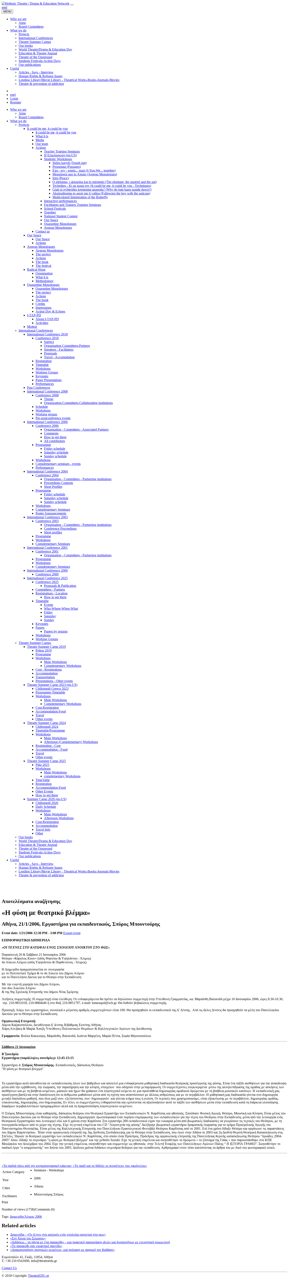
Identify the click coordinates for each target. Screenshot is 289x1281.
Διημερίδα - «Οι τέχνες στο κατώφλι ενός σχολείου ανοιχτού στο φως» (58, 1234)
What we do (18, 121)
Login (14, 98)
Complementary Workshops (62, 665)
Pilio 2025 (42, 765)
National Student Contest (60, 216)
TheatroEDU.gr (38, 1275)
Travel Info (43, 829)
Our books (26, 837)
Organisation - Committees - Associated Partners (76, 429)
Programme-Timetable (50, 692)
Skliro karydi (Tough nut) (69, 163)
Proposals (50, 353)
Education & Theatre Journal (38, 845)
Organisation (44, 273)
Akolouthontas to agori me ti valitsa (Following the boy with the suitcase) (101, 193)
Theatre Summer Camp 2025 (46, 761)
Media (40, 140)
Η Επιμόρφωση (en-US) (60, 155)
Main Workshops (55, 662)
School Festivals (55, 208)
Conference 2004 (47, 475)
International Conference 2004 (47, 471)
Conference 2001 (47, 551)
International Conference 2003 (47, 517)
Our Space (51, 220)
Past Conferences (38, 387)
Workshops (43, 368)
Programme (43, 445)
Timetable (42, 365)
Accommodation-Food (51, 711)
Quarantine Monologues (60, 224)
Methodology (45, 281)
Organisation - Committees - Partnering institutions (77, 479)
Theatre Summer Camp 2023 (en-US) (52, 685)
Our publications (30, 856)
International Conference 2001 (47, 547)
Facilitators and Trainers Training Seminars (72, 205)
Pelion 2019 (44, 650)
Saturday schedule (56, 452)
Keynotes (42, 376)
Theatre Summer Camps (35, 643)
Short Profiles (53, 486)
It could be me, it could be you (47, 128)
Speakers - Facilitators (58, 349)
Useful (14, 860)
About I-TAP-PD (47, 319)
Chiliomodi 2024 (47, 726)
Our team (42, 144)
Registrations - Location (51, 593)
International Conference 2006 (47, 422)
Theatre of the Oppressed (35, 848)
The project (43, 254)
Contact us (43, 231)
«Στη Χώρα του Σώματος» (28, 1238)
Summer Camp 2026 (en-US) (46, 799)
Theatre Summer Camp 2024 (46, 723)
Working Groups (47, 372)
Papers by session (55, 631)
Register (15, 102)
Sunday (49, 620)
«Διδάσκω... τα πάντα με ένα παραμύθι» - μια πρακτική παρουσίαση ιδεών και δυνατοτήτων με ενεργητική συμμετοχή (90, 1242)
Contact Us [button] (9, 1268)
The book (42, 262)
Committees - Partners (50, 589)
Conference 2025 (47, 582)
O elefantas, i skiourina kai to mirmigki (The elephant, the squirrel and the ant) (104, 182)
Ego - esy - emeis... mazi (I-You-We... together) (84, 170)
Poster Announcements (51, 513)
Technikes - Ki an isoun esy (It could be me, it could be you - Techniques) (101, 186)
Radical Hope (36, 269)
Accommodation (47, 673)
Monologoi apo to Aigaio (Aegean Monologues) (84, 174)
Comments (51, 433)
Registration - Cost (48, 745)
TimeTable (43, 780)
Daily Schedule (46, 806)
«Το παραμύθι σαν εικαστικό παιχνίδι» (36, 1246)
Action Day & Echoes (50, 311)
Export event (71, 933)
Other (39, 833)
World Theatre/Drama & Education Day (45, 841)
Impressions (43, 307)
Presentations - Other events (54, 681)
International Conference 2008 (47, 391)
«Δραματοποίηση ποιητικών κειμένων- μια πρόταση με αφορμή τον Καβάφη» (62, 1250)
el (6, 7)
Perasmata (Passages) (66, 166)
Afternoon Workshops (59, 818)
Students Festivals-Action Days (40, 852)
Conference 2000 (47, 574)
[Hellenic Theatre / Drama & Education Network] (35, 3)
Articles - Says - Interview (36, 864)
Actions (41, 147)
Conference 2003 (47, 521)
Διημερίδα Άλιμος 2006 (26, 1216)
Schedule (42, 406)
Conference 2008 (47, 395)
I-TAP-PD (34, 315)
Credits (40, 304)
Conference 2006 (47, 425)
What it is (42, 136)
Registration (44, 361)
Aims (22, 113)
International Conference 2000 (47, 570)
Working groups (46, 414)
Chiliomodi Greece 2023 (52, 688)
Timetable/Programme (50, 730)
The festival (43, 266)
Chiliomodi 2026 (47, 803)
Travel (40, 715)
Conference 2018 (47, 338)
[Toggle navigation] (72, 4)
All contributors (54, 441)
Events (48, 605)
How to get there (55, 437)
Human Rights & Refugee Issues (40, 867)
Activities (42, 323)
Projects (24, 125)
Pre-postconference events (53, 418)
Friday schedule (54, 448)
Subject (49, 342)
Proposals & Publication (60, 585)
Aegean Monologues (58, 227)
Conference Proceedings (60, 528)
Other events (44, 719)
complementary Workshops (62, 776)
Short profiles (53, 532)
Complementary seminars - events (58, 464)
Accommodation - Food (51, 749)
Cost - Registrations (49, 669)
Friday (48, 612)
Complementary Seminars (53, 509)
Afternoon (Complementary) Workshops (71, 742)
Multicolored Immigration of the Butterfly (80, 197)
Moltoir (32, 326)
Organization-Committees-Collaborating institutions (78, 403)
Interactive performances (60, 201)
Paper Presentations (49, 380)
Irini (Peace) (60, 178)
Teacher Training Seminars (62, 151)
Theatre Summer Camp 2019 (46, 646)
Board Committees (31, 117)
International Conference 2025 (47, 578)
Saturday (50, 616)
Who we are (18, 109)
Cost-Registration (47, 707)
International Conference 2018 (47, 334)
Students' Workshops (58, 159)
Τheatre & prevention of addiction (41, 875)
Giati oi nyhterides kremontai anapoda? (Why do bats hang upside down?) (101, 189)
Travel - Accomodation (59, 357)
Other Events (44, 791)
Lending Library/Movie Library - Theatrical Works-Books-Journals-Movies (69, 871)
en (3, 7)
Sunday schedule (55, 456)
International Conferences (36, 330)
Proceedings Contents (58, 483)
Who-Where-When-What (61, 608)
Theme (48, 399)
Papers (40, 627)
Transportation (45, 677)
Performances (45, 384)
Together (50, 212)
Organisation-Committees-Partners (67, 345)
